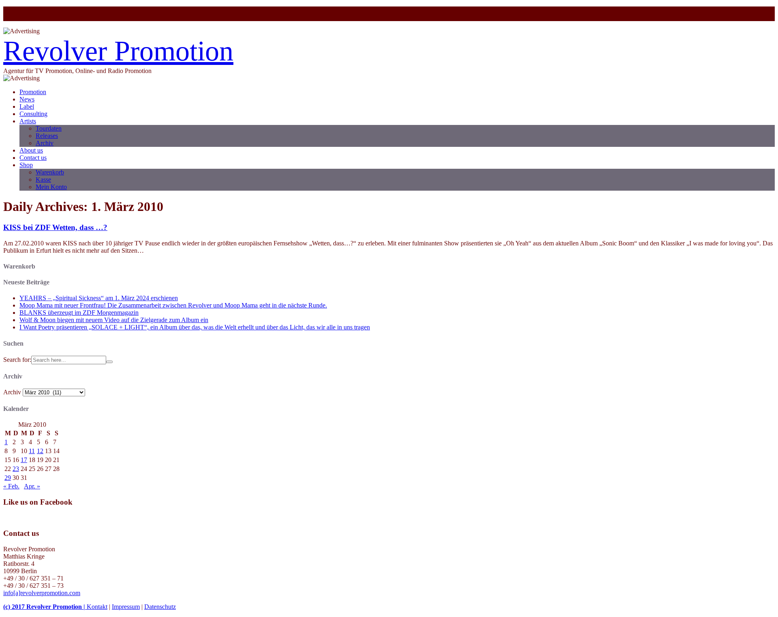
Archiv (44, 143)
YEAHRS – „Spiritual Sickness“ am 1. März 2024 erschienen (98, 298)
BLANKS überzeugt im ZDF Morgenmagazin (79, 312)
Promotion (32, 91)
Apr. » (32, 486)
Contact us (33, 157)
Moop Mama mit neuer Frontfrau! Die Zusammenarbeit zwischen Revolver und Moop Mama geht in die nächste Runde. (173, 305)
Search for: (17, 359)
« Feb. (11, 486)
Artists (27, 121)
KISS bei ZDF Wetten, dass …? (55, 227)
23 (16, 468)
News (26, 99)
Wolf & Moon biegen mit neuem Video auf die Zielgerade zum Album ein (113, 319)
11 (32, 450)
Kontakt (97, 606)
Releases (47, 135)
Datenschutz (160, 606)
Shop (26, 164)
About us (31, 150)
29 (7, 477)
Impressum (126, 606)
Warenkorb (50, 172)
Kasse (43, 179)
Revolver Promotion (118, 51)
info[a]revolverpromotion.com (41, 592)
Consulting (33, 113)
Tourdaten (49, 128)
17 (24, 459)
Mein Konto (51, 186)
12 (40, 450)
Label (26, 106)
